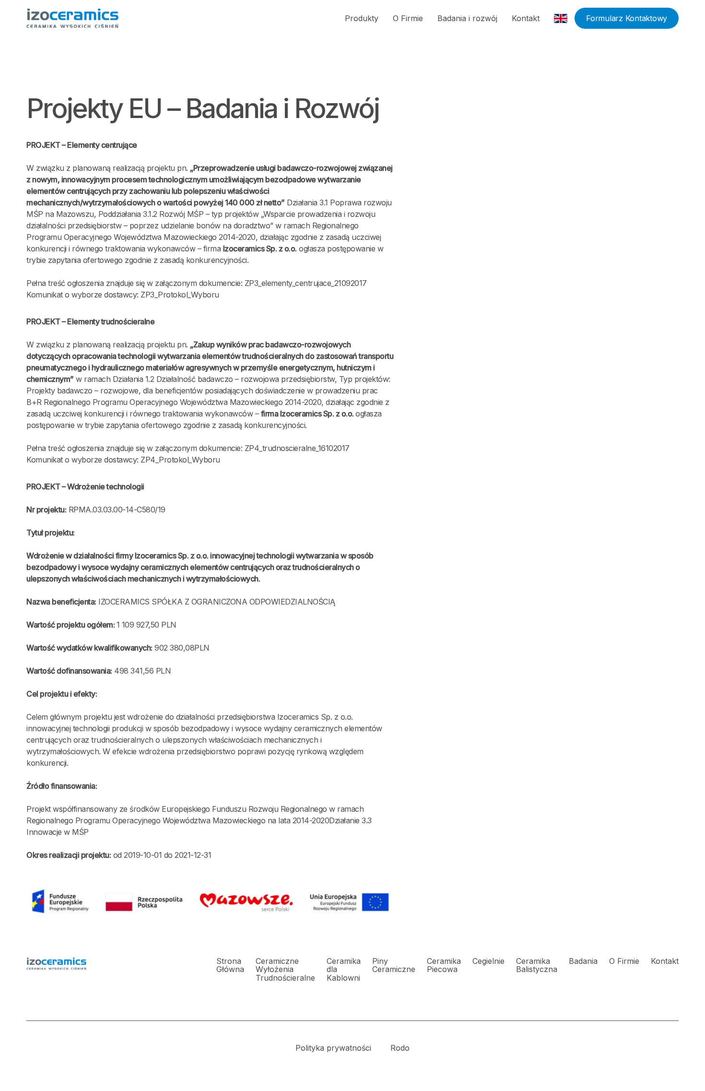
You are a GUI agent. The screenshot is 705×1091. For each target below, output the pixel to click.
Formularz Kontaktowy (626, 18)
